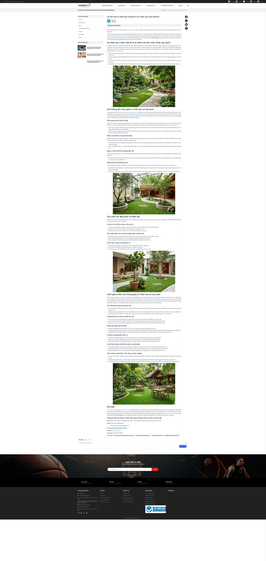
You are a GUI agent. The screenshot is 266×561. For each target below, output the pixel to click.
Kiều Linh (113, 21)
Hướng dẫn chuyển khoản (105, 497)
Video (80, 37)
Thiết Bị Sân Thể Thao (127, 497)
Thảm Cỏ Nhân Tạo (127, 495)
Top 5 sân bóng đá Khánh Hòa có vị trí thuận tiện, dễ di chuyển (95, 61)
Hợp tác (80, 31)
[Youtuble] (81, 513)
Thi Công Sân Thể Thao (128, 499)
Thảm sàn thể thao (107, 5)
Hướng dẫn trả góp (104, 499)
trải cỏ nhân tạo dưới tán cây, (143, 435)
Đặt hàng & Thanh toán (150, 504)
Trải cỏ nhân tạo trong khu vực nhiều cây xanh (119, 409)
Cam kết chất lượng (149, 499)
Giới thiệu (81, 34)
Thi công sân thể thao (167, 5)
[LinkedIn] (186, 28)
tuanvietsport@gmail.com (84, 495)
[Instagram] (84, 513)
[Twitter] (186, 24)
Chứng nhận (82, 22)
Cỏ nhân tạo (121, 5)
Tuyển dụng (102, 495)
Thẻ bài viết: (110, 435)
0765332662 (82, 493)
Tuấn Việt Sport (131, 30)
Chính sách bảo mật (149, 493)
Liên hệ (101, 493)
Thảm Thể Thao (126, 493)
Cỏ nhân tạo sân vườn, (157, 435)
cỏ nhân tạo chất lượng (168, 413)
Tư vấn (80, 19)
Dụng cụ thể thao (135, 5)
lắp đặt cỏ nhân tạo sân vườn (172, 435)
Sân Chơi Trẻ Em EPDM (128, 501)
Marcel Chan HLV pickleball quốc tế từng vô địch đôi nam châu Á (95, 54)
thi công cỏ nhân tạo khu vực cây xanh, (124, 435)
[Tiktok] (87, 513)
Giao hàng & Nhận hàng (150, 501)
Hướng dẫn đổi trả (149, 497)
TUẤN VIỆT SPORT (118, 433)
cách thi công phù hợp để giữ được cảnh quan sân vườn (123, 39)
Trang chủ (163, 10)
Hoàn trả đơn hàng (104, 501)
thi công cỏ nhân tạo (133, 112)
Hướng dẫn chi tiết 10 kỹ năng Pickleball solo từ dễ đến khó (94, 48)
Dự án (180, 5)
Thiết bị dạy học (150, 5)
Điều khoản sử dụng (149, 495)
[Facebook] (186, 17)
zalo (186, 20)
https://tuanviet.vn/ (117, 430)
